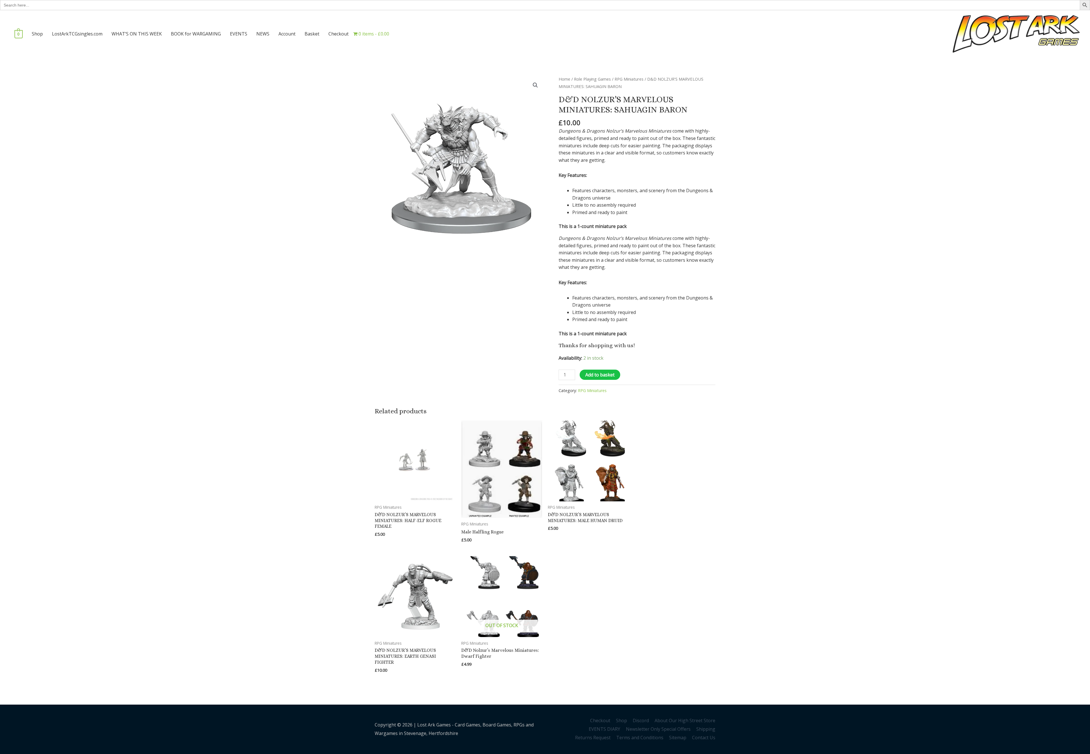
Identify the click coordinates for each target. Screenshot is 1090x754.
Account (286, 34)
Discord (641, 720)
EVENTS (238, 34)
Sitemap (677, 737)
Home (564, 79)
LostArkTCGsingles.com (77, 34)
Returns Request (593, 737)
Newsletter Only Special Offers (658, 729)
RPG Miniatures (629, 79)
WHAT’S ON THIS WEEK (137, 34)
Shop (37, 34)
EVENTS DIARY (604, 729)
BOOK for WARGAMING (196, 34)
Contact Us (703, 737)
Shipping (705, 729)
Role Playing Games (592, 79)
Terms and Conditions (639, 737)
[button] (535, 85)
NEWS (262, 34)
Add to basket (600, 375)
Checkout (338, 34)
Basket (312, 34)
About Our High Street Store (685, 720)
